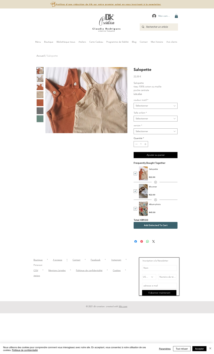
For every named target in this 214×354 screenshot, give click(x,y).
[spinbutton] (141, 144)
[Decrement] (136, 144)
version (138, 125)
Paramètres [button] (165, 348)
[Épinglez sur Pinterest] (142, 241)
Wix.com (123, 306)
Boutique (38, 259)
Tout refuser (182, 348)
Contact (76, 259)
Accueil (41, 55)
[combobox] (155, 106)
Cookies (117, 270)
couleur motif (141, 100)
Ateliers (37, 275)
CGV (36, 270)
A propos (57, 259)
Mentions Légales (57, 270)
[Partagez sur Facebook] (136, 241)
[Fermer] (210, 348)
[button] (108, 4)
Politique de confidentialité (89, 270)
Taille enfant (140, 112)
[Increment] (146, 144)
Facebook (95, 259)
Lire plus (138, 93)
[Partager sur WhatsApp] (147, 241)
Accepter (199, 348)
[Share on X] (153, 241)
